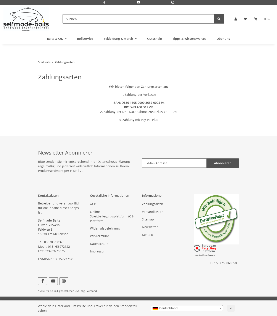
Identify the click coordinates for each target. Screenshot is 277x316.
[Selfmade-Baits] (26, 19)
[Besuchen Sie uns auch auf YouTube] (138, 2)
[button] (235, 18)
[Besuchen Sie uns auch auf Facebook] (104, 2)
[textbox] (187, 308)
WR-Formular (99, 236)
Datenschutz (99, 244)
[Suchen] (219, 19)
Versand (92, 291)
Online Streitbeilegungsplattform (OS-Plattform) (112, 216)
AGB (93, 204)
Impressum (98, 251)
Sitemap (148, 219)
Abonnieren (222, 163)
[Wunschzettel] (245, 18)
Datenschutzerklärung (114, 162)
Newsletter (150, 227)
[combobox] (187, 308)
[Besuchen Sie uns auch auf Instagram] (173, 2)
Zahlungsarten (152, 204)
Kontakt (147, 235)
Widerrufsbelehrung (105, 228)
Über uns (223, 39)
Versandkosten (152, 212)
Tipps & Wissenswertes (189, 39)
